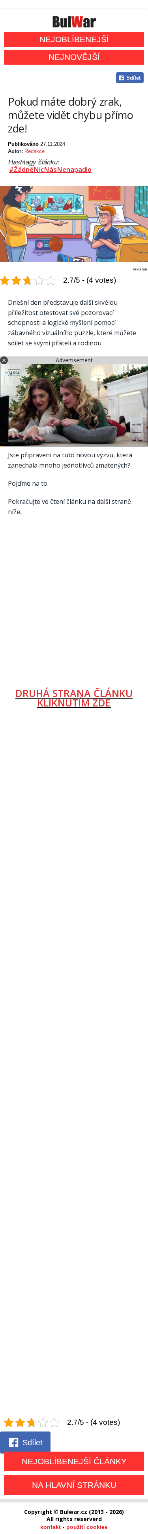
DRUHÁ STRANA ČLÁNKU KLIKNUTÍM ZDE (74, 697)
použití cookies (87, 1527)
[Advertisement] (74, 599)
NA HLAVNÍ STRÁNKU (74, 1484)
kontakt (50, 1527)
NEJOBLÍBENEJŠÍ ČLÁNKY (74, 1461)
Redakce (34, 151)
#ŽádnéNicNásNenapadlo (50, 169)
